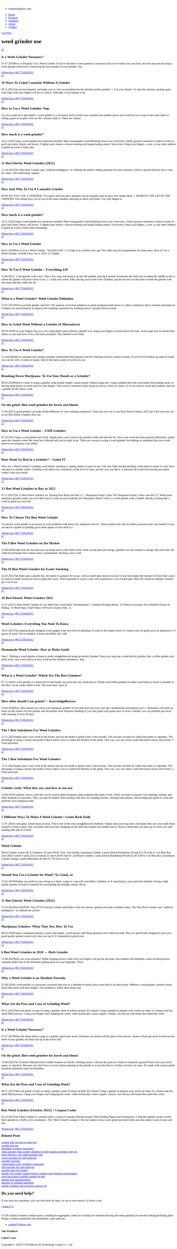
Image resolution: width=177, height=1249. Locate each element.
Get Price (6, 32)
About (11, 23)
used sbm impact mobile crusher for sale (23, 1176)
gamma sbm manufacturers (16, 1179)
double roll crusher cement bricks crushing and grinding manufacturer (39, 1173)
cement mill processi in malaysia (18, 1142)
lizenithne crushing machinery (17, 1148)
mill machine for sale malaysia (17, 1167)
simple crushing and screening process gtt (23, 1185)
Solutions (13, 20)
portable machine (10, 1161)
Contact (12, 27)
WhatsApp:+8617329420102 (17, 72)
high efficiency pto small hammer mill (22, 1154)
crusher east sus (9, 1145)
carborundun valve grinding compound (22, 1164)
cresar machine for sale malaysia (18, 1157)
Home (11, 14)
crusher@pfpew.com (19, 1224)
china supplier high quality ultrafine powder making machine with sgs (39, 1151)
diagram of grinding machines (17, 1182)
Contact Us (7, 1206)
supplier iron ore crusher (14, 1170)
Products (13, 17)
